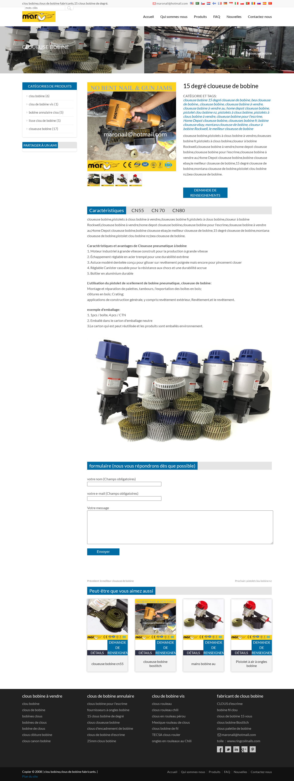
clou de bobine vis (41, 104)
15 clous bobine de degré (105, 716)
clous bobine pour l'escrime (107, 703)
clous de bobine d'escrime (106, 734)
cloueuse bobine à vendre (244, 104)
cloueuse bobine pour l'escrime (239, 116)
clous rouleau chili (165, 710)
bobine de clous (33, 728)
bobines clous (32, 716)
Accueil (148, 16)
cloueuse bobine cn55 (107, 664)
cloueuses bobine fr (242, 120)
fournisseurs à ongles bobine (108, 710)
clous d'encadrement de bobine (110, 728)
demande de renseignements (205, 192)
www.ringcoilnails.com (243, 741)
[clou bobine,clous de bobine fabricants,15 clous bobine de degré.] (39, 21)
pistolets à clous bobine (235, 112)
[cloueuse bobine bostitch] (155, 638)
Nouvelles (234, 16)
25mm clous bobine (101, 741)
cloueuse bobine (260, 53)
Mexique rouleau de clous (171, 722)
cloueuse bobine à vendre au (204, 108)
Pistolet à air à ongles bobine (251, 663)
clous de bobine (33, 710)
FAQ (216, 16)
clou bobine (37, 96)
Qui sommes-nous (173, 16)
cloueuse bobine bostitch (155, 663)
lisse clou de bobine (42, 120)
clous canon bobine (36, 741)
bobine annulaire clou (44, 112)
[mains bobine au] (203, 638)
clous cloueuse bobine (103, 722)
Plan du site (30, 776)
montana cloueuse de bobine (226, 124)
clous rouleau (162, 703)
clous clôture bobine (37, 734)
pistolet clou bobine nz (200, 112)
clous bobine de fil (165, 728)
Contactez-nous (260, 16)
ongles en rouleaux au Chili (172, 741)
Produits (200, 16)
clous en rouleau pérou (169, 716)
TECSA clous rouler (166, 734)
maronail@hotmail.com (172, 3)
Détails (97, 653)
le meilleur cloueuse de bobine (231, 129)
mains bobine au (203, 664)
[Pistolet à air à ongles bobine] (251, 638)
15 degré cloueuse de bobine (229, 100)
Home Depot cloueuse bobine (205, 120)
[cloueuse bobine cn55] (107, 638)
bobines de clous (34, 722)
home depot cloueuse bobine (247, 108)
